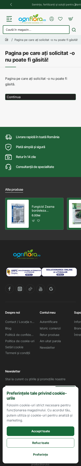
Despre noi (12, 312)
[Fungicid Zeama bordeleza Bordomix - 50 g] (18, 214)
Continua (14, 97)
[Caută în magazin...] (74, 29)
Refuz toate (40, 443)
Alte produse (14, 189)
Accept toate (40, 431)
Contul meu (48, 312)
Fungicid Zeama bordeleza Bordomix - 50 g (43, 209)
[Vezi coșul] (70, 18)
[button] (11, 4)
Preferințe (40, 454)
